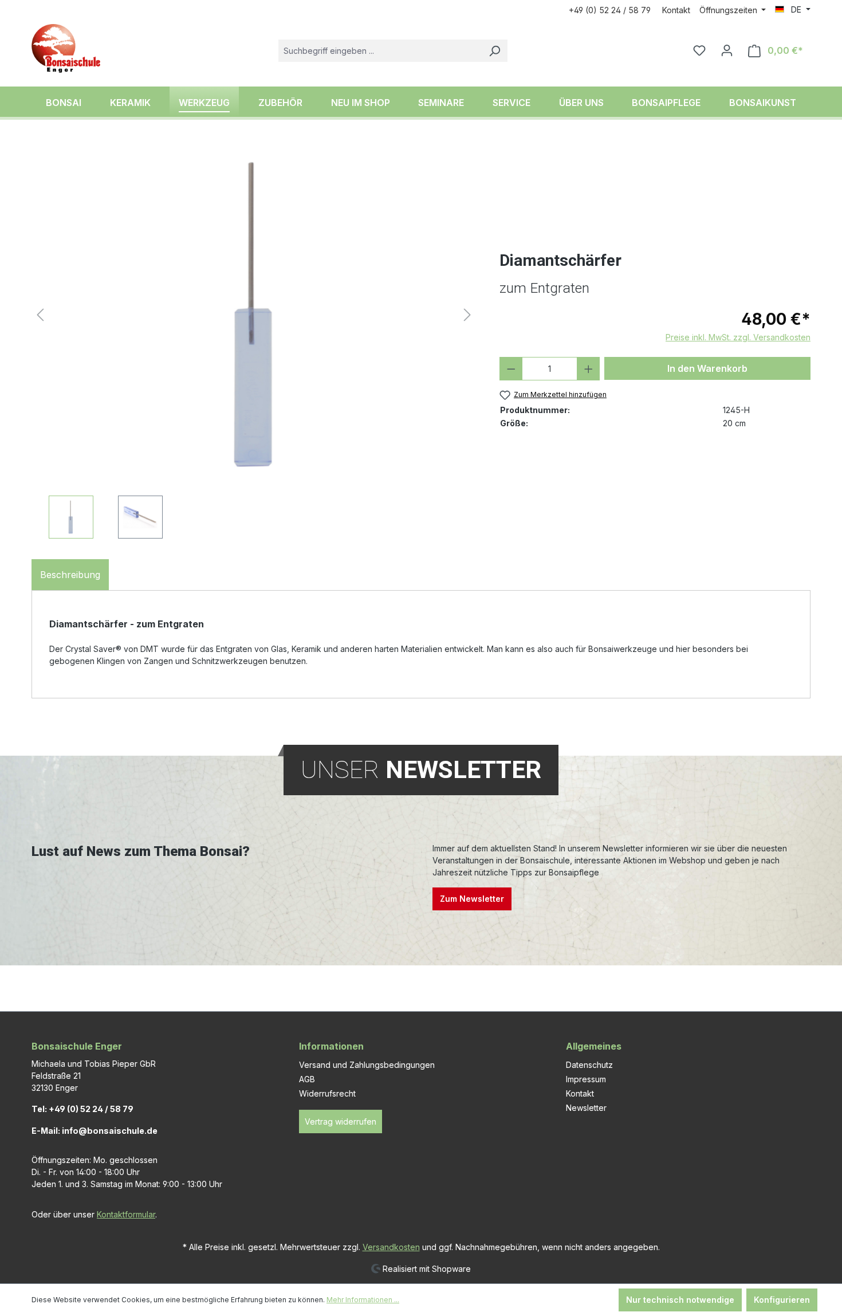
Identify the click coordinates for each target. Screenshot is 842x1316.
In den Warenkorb (707, 368)
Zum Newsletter (472, 898)
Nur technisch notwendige (680, 1300)
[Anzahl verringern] (511, 368)
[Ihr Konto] (727, 50)
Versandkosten (391, 1247)
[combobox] (380, 51)
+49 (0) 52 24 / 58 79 (610, 10)
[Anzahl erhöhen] (588, 368)
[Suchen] (494, 51)
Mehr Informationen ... (362, 1299)
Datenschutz (589, 1065)
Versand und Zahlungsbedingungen (367, 1065)
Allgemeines (593, 1046)
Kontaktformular (126, 1214)
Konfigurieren (782, 1300)
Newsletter (586, 1108)
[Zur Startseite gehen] (66, 48)
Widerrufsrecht (327, 1093)
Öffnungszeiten (729, 10)
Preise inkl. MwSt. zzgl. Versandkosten (738, 337)
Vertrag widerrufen (340, 1121)
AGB (307, 1079)
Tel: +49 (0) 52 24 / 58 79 (82, 1109)
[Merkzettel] (699, 50)
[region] (254, 341)
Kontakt (676, 10)
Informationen (331, 1046)
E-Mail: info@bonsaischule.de (95, 1131)
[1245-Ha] (253, 314)
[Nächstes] (467, 314)
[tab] (70, 574)
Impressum (586, 1079)
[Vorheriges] (40, 314)
